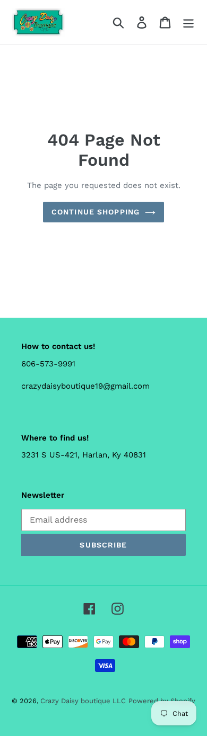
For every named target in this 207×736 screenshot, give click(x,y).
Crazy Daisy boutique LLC (83, 701)
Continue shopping (95, 212)
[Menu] (188, 22)
